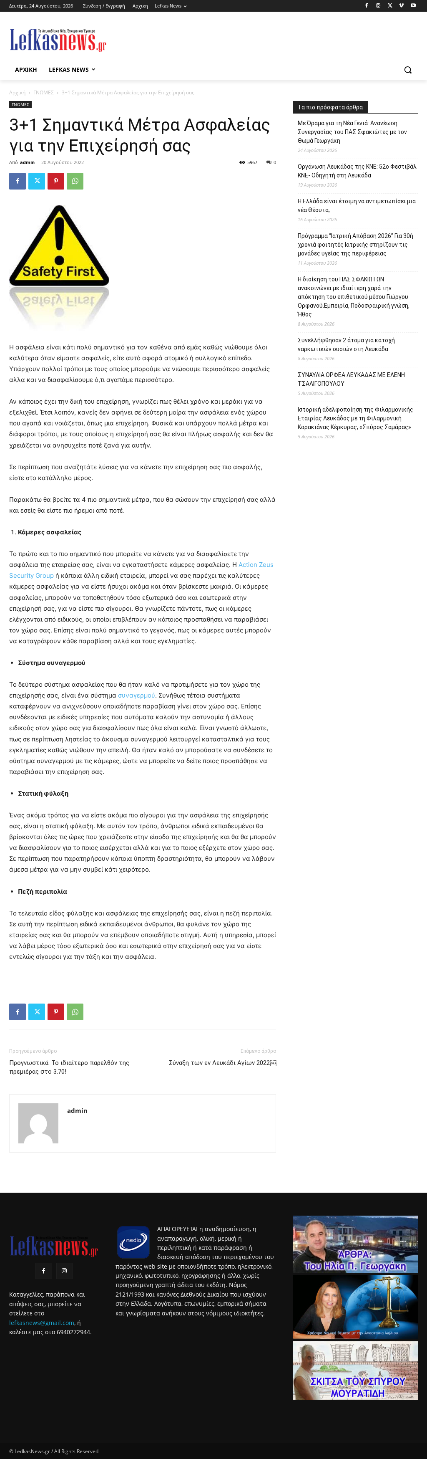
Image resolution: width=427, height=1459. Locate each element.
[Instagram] (378, 6)
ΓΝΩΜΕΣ (43, 92)
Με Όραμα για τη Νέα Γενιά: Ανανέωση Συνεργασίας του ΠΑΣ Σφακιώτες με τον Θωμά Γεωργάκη (352, 132)
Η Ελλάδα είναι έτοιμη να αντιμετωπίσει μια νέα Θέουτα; (357, 205)
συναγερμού (136, 695)
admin (27, 162)
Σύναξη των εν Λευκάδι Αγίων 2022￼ (222, 1063)
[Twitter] (390, 6)
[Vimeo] (401, 6)
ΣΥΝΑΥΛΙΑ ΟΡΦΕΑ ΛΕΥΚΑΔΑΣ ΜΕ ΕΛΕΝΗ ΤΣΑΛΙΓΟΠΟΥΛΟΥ (351, 379)
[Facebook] (367, 6)
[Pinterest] (56, 181)
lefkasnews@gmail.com (41, 1323)
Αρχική (17, 92)
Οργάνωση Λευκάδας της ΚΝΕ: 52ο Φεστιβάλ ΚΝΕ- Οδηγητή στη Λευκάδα (357, 171)
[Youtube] (413, 6)
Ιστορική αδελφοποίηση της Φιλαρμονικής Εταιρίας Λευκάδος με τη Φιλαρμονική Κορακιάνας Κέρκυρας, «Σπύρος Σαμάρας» (355, 418)
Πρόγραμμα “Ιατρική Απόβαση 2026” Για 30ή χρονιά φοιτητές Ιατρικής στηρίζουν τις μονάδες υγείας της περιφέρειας (355, 245)
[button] (408, 70)
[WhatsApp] (75, 181)
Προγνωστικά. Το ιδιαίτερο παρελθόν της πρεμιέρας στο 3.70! (69, 1067)
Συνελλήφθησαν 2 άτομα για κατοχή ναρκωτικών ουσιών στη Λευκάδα (346, 344)
